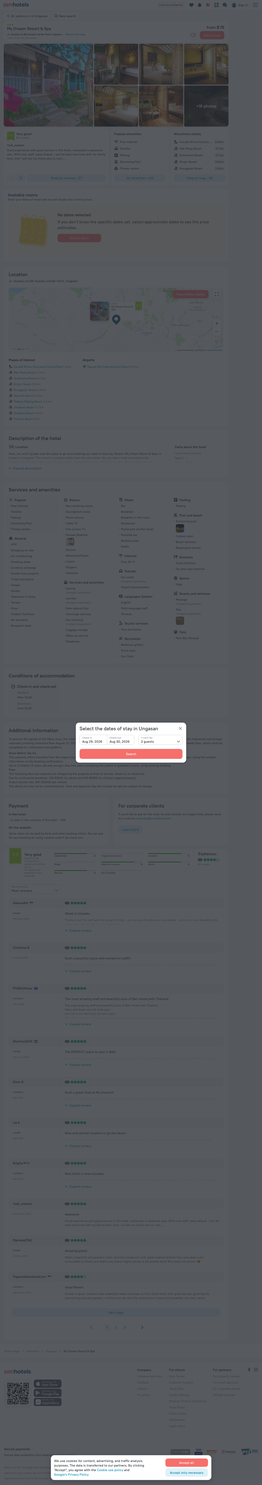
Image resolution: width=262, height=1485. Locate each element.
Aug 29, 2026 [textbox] (92, 741)
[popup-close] (180, 728)
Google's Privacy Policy (71, 1474)
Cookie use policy (110, 1470)
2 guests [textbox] (147, 741)
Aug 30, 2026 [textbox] (120, 741)
